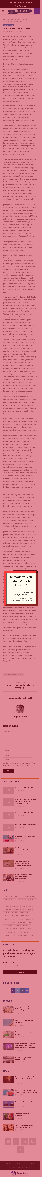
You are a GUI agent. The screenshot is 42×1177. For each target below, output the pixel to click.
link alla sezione (25, 595)
